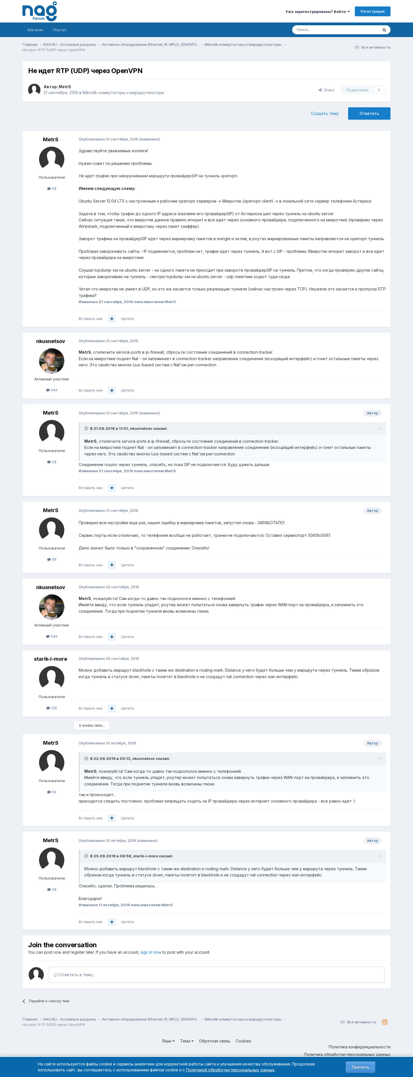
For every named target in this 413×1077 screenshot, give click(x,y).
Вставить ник (91, 318)
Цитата (127, 318)
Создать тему (325, 113)
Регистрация (373, 11)
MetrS (65, 86)
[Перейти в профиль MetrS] (34, 90)
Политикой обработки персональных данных (230, 1069)
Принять (360, 1067)
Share (328, 90)
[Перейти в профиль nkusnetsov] (51, 361)
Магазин (35, 30)
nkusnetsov (50, 341)
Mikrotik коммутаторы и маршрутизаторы (123, 92)
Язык (167, 1041)
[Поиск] (384, 29)
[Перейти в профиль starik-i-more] (51, 678)
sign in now (150, 952)
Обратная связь (214, 1041)
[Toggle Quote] (86, 428)
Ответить (369, 113)
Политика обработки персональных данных (347, 1054)
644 (54, 390)
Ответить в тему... (76, 974)
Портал (59, 30)
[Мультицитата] (112, 319)
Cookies (243, 1041)
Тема (185, 1041)
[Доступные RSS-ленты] (385, 1022)
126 (53, 708)
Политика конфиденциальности (360, 1046)
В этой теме (361, 30)
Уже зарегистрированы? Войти (316, 11)
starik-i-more (50, 659)
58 (53, 188)
